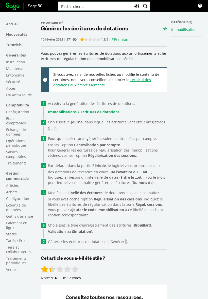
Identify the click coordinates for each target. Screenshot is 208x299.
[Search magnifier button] (145, 6)
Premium (121, 39)
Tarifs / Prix (15, 240)
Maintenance (17, 68)
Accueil (12, 24)
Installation (15, 62)
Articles (12, 185)
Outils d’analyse (19, 216)
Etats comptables (16, 120)
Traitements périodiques (16, 260)
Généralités (16, 55)
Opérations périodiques (16, 143)
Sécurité (13, 81)
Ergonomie (15, 75)
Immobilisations (184, 29)
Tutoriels (14, 44)
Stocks (11, 234)
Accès (11, 88)
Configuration (17, 111)
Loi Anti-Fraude (19, 94)
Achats (12, 192)
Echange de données (16, 132)
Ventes (12, 269)
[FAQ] (200, 6)
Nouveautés (16, 34)
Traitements (16, 163)
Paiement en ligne (16, 225)
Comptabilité (17, 105)
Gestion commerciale (17, 176)
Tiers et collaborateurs (18, 249)
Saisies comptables (16, 154)
